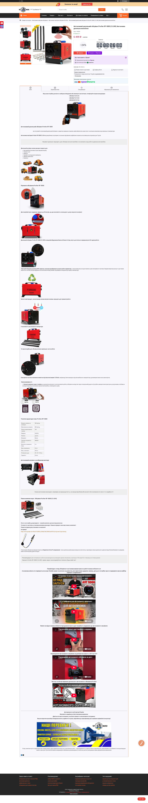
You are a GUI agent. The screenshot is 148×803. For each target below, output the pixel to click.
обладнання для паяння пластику (27, 785)
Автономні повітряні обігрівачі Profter (58, 20)
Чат (143, 799)
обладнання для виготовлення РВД (28, 778)
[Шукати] (101, 9)
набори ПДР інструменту (54, 778)
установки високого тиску (109, 781)
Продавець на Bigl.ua (74, 790)
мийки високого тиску (24, 783)
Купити (81, 53)
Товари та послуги (26, 20)
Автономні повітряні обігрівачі (40, 20)
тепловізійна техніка (80, 785)
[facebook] (21, 755)
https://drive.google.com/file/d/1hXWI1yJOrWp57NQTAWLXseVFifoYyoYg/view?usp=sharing (43, 531)
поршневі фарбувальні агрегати (83, 778)
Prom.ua (81, 789)
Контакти (70, 15)
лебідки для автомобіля (109, 785)
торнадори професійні (80, 781)
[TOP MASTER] (24, 9)
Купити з (92, 53)
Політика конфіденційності (83, 792)
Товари (52, 15)
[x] (23, 755)
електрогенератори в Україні (55, 783)
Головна (44, 15)
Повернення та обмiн (97, 15)
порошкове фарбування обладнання (84, 783)
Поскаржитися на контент (71, 792)
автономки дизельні (24, 781)
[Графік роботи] (126, 9)
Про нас (60, 15)
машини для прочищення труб (110, 778)
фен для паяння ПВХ (53, 785)
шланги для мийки (52, 781)
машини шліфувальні (108, 783)
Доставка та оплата (82, 15)
